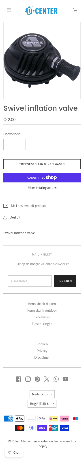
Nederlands (40, 394)
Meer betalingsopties (42, 188)
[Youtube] (65, 379)
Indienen (65, 281)
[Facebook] (18, 379)
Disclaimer (42, 357)
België (40, 404)
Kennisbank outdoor (42, 310)
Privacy (42, 351)
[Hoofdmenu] (9, 10)
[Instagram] (28, 379)
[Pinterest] (37, 379)
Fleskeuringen (42, 324)
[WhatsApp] (56, 379)
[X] (47, 379)
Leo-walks (42, 317)
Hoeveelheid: (12, 134)
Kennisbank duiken (42, 304)
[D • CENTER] (41, 10)
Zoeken (42, 344)
